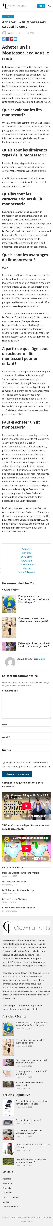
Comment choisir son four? (28, 1120)
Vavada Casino (10, 589)
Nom (5, 724)
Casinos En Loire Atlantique (14, 899)
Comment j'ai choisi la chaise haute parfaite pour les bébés (32, 1102)
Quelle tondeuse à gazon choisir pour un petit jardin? (31, 1160)
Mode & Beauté (26, 572)
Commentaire (10, 690)
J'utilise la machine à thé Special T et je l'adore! (33, 1146)
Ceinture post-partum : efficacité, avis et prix (32, 1072)
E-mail (6, 737)
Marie (10, 33)
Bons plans (27, 556)
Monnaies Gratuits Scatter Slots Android (20, 872)
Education (26, 560)
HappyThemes (26, 1221)
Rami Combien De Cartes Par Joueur (18, 907)
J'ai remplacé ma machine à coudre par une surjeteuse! (34, 645)
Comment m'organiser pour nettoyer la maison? (29, 1131)
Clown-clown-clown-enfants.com (25, 1217)
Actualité (8, 17)
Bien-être (26, 552)
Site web (6, 750)
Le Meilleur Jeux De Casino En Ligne (18, 890)
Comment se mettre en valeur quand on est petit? (33, 620)
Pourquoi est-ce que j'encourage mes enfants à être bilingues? (33, 599)
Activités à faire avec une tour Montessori (30, 1083)
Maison (27, 568)
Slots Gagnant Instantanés (14, 881)
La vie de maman (26, 564)
